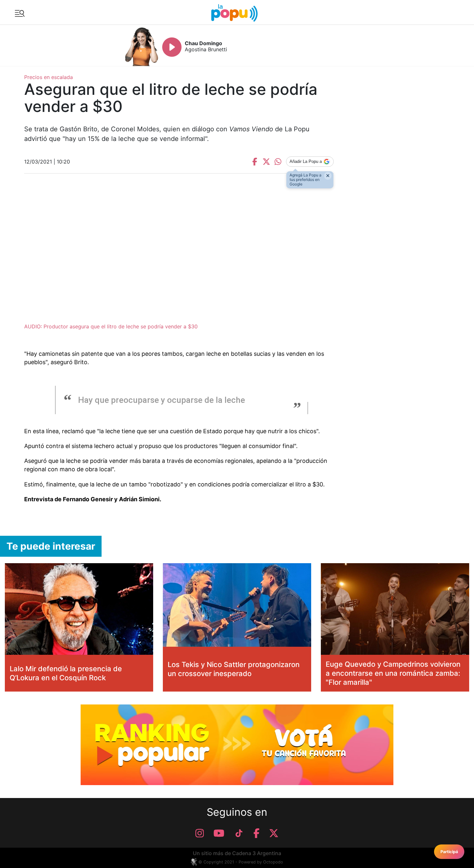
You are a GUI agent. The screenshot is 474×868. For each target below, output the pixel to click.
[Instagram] (200, 833)
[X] (273, 833)
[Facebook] (256, 833)
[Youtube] (219, 833)
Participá (449, 851)
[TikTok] (239, 833)
